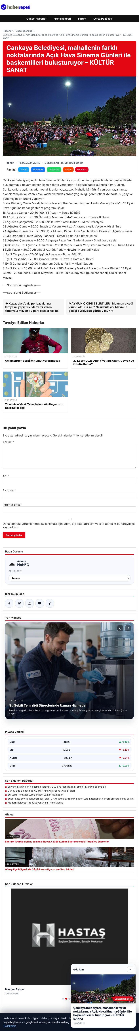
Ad (6, 476)
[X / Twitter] (19, 603)
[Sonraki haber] (128, 628)
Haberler (7, 30)
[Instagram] (29, 603)
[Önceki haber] (120, 628)
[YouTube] (39, 603)
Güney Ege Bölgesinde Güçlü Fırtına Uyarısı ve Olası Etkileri (41, 790)
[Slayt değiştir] (63, 999)
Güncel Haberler (36, 18)
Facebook (38, 169)
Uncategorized (24, 30)
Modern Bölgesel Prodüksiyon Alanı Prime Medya (35, 802)
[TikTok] (50, 603)
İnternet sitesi (12, 504)
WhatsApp (54, 169)
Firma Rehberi (62, 18)
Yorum (8, 442)
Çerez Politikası (103, 18)
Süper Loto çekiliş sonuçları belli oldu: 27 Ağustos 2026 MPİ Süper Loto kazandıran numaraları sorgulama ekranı (71, 798)
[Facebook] (9, 603)
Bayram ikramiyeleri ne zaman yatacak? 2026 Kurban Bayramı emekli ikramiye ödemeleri (57, 786)
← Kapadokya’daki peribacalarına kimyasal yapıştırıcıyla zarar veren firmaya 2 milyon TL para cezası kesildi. (32, 307)
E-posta (9, 490)
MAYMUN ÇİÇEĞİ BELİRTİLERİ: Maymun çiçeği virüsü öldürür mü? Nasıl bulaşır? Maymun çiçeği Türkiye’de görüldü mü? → (101, 307)
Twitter (23, 169)
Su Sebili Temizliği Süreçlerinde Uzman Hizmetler (35, 794)
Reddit (68, 169)
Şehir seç (15, 571)
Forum (82, 18)
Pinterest (81, 169)
